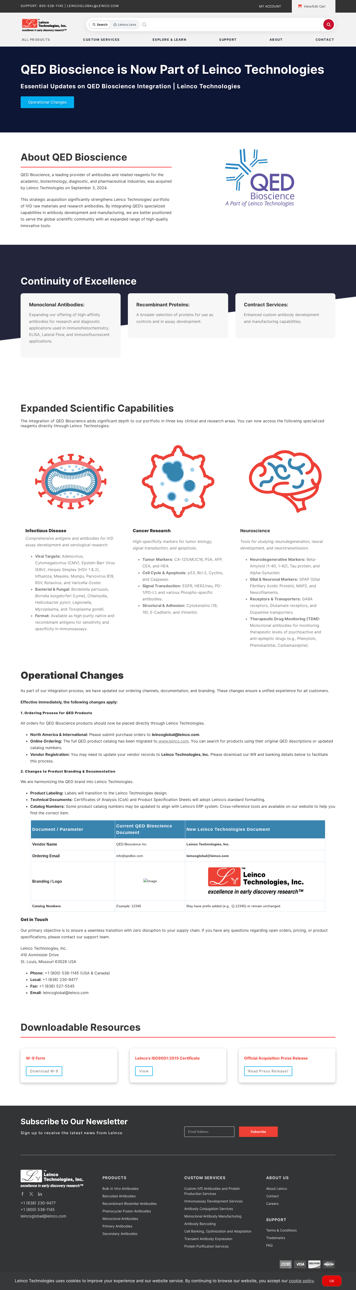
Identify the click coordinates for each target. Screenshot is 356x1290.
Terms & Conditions (281, 1248)
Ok (331, 1281)
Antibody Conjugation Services (208, 1227)
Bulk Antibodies (120, 1207)
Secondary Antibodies (119, 1252)
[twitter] (31, 1212)
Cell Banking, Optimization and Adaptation (217, 1249)
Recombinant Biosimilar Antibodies (129, 1222)
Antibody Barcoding (200, 1242)
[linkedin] (40, 1212)
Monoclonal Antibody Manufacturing (212, 1234)
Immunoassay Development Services (213, 1219)
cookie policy (301, 1280)
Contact (272, 1214)
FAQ (269, 1263)
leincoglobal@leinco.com (43, 1234)
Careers (272, 1222)
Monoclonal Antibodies (120, 1237)
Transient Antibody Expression (208, 1257)
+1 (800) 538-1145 (38, 1227)
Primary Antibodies (117, 1244)
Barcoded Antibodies (119, 1214)
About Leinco (276, 1207)
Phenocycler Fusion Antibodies (126, 1229)
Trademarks (275, 1256)
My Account (270, 6)
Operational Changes (47, 102)
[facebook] (22, 1212)
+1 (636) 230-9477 (38, 1221)
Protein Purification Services (206, 1264)
